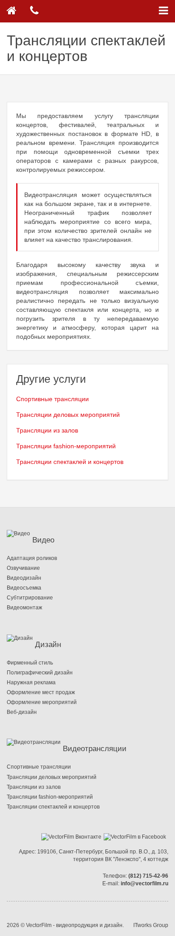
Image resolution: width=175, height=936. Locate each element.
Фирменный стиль (30, 663)
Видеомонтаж (24, 607)
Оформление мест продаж (41, 692)
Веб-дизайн (22, 712)
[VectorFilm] (12, 11)
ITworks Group (150, 925)
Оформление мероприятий (42, 702)
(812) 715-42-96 (148, 876)
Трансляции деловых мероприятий (68, 414)
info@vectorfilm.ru (144, 883)
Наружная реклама (31, 682)
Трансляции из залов (47, 430)
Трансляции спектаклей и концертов (69, 461)
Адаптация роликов (32, 558)
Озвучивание (23, 568)
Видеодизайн (24, 578)
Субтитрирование (30, 598)
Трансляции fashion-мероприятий (66, 446)
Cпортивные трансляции (52, 398)
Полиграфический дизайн (40, 672)
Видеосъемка (24, 588)
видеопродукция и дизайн (89, 925)
